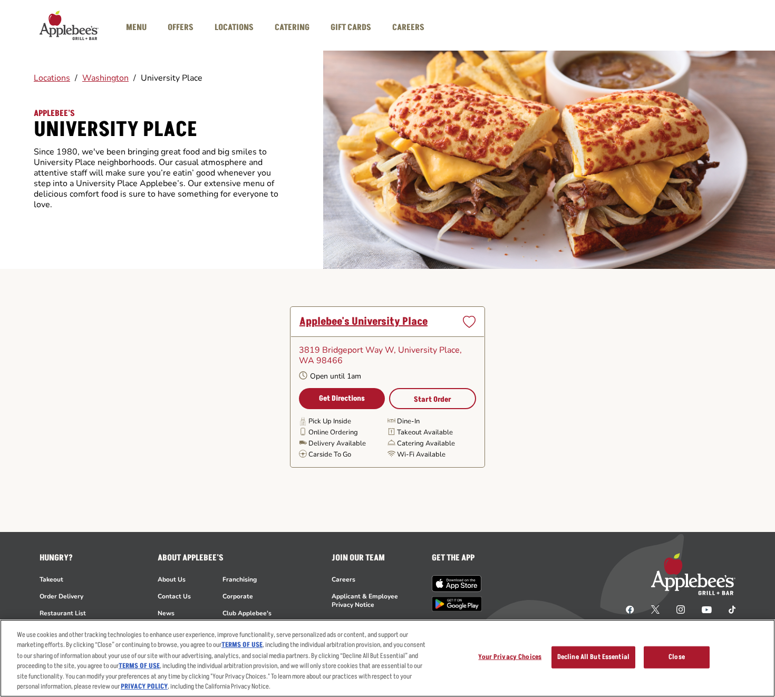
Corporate (237, 596)
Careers (343, 579)
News (166, 613)
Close (677, 657)
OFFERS (180, 27)
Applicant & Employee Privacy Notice (365, 600)
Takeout (51, 579)
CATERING (292, 27)
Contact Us (174, 596)
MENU (136, 27)
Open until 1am (335, 377)
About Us (172, 579)
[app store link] (457, 583)
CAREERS (408, 27)
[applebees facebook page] (630, 609)
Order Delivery (61, 596)
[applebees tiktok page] (727, 609)
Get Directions (342, 398)
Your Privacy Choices (509, 657)
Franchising (239, 579)
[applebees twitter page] (655, 609)
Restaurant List (63, 613)
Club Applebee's (247, 613)
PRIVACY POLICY (144, 686)
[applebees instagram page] (680, 609)
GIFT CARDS (351, 27)
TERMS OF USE (242, 645)
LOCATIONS (234, 27)
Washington (105, 78)
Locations (52, 78)
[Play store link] (457, 604)
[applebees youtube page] (706, 609)
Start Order (432, 399)
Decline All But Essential (593, 657)
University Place (171, 78)
